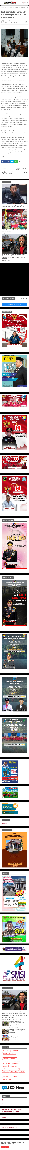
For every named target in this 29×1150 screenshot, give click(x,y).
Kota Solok (5, 1071)
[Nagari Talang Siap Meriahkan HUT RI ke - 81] (5, 1038)
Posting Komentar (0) (14, 305)
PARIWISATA (21, 1074)
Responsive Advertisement (9, 1127)
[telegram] (2, 1104)
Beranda (3, 7)
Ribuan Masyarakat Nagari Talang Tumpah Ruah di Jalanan (14, 230)
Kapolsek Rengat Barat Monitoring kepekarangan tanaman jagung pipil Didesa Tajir (17, 1023)
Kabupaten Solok (13, 1066)
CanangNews (6, 1050)
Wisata (15, 1076)
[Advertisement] (14, 280)
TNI (10, 1076)
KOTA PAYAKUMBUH (16, 1063)
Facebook (6, 162)
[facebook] (2, 1099)
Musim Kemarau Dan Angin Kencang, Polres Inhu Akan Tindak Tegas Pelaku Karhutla (14, 205)
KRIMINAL (5, 1066)
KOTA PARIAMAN (6, 1063)
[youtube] (3, 1101)
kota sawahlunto (7, 1079)
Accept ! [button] (5, 1147)
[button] (27, 2)
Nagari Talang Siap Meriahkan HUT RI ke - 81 (17, 1036)
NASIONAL (22, 1071)
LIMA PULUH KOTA (14, 1071)
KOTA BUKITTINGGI (7, 1061)
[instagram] (2, 1102)
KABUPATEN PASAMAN (8, 1056)
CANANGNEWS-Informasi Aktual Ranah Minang (12, 1111)
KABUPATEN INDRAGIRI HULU (9, 1053)
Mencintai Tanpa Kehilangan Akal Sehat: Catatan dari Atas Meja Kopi (17, 1031)
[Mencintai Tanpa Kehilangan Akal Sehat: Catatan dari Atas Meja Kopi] (5, 1031)
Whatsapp (16, 161)
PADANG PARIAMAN (12, 1074)
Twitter (12, 161)
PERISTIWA (5, 1076)
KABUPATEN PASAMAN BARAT (9, 1058)
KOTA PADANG (17, 1061)
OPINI (4, 1074)
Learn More (11, 1143)
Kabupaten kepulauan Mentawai (11, 1069)
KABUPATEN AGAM (16, 1050)
